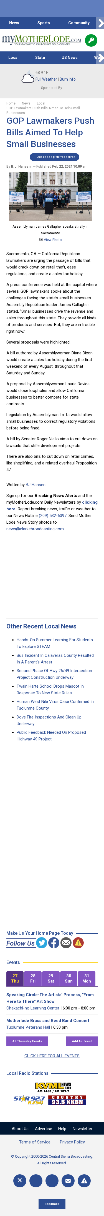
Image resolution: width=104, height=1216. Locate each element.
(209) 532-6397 (53, 515)
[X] (19, 1180)
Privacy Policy (72, 1142)
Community (79, 23)
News (14, 23)
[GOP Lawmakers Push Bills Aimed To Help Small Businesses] (50, 219)
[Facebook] (35, 1180)
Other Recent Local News (41, 626)
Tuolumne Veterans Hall (28, 1027)
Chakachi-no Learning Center (32, 1008)
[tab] (15, 978)
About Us (20, 1128)
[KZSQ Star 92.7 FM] (27, 1098)
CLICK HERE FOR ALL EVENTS (52, 1055)
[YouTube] (52, 1180)
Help (62, 1128)
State (40, 57)
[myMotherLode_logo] (41, 40)
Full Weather (46, 79)
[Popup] (91, 40)
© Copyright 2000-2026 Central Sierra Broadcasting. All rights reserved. (52, 1159)
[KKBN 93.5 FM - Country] (67, 1098)
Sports (43, 23)
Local (13, 57)
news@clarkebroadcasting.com (35, 528)
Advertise (43, 1128)
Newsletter (82, 1128)
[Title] (84, 1180)
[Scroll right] (100, 23)
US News (70, 57)
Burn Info (68, 79)
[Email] (68, 1180)
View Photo (52, 240)
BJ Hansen (35, 484)
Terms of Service (34, 1142)
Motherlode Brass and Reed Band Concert (47, 1020)
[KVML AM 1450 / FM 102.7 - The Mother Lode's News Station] (53, 1086)
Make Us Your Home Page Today (39, 933)
